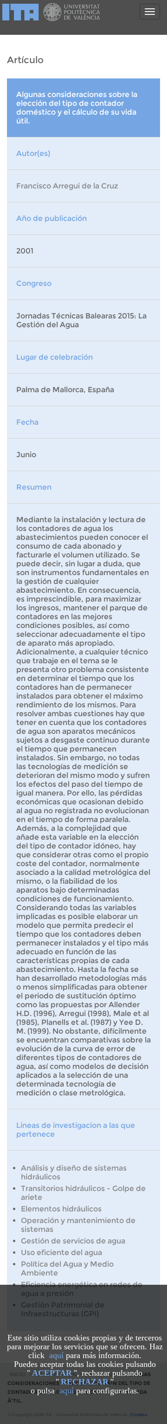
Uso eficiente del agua (61, 1252)
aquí (56, 1355)
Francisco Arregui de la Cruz (67, 185)
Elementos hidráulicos (61, 1208)
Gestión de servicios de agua (73, 1240)
